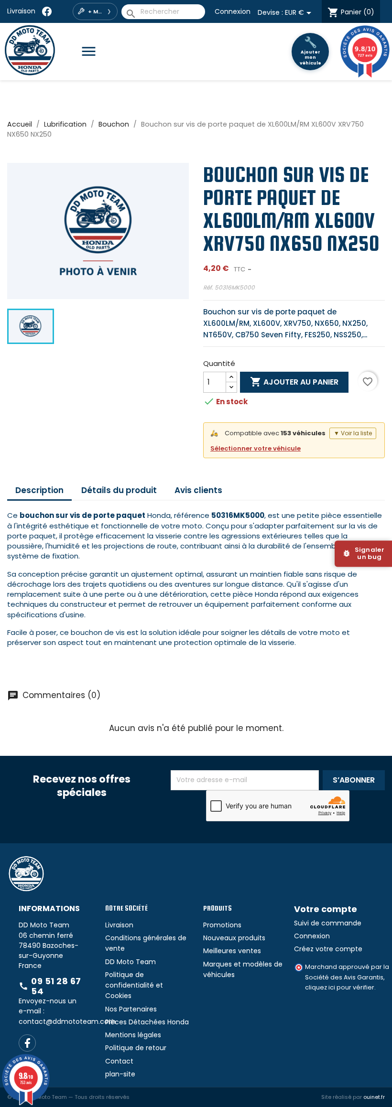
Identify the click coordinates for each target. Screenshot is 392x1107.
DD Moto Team (130, 962)
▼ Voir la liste (353, 433)
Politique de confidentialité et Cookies (134, 985)
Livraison (21, 11)
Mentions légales (133, 1035)
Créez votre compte (328, 949)
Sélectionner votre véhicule (255, 448)
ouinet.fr (374, 1097)
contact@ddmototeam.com (67, 1021)
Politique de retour (135, 1048)
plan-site (120, 1074)
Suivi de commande (327, 923)
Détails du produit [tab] (119, 490)
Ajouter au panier (294, 381)
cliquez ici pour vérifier (339, 987)
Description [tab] (39, 490)
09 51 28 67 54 (50, 986)
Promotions (222, 925)
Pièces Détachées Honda (147, 1022)
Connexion (232, 11)
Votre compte (325, 909)
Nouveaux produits (234, 938)
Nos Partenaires (131, 1009)
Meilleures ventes (232, 951)
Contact (119, 1061)
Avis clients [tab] (198, 490)
